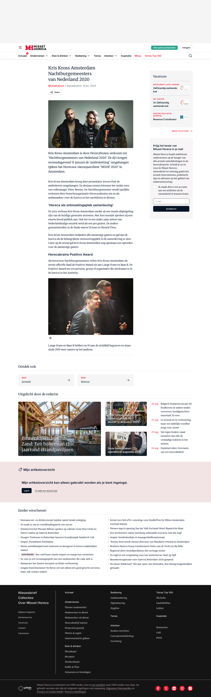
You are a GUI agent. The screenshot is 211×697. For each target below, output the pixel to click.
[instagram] (182, 688)
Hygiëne (115, 608)
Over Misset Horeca (33, 603)
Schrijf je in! (171, 209)
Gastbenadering (119, 597)
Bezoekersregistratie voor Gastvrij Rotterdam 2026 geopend (141, 559)
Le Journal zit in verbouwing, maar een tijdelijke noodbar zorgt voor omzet (176, 423)
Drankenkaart (72, 661)
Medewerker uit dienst (77, 617)
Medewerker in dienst (76, 612)
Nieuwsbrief (27, 593)
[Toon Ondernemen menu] (46, 55)
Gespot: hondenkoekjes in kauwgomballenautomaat (137, 537)
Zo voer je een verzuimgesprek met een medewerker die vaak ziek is (57, 559)
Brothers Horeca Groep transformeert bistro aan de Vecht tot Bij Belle (146, 546)
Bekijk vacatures (180, 131)
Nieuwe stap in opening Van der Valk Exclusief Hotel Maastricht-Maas (146, 528)
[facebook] (158, 688)
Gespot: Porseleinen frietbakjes (37, 541)
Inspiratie (161, 616)
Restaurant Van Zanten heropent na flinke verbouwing (49, 563)
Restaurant (162, 627)
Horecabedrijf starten (76, 622)
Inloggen (186, 47)
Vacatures (23, 622)
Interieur (115, 625)
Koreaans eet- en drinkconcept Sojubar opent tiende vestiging (53, 520)
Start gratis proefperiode (164, 47)
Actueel (69, 592)
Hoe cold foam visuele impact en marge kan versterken (64, 554)
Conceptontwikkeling (122, 636)
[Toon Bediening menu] (88, 55)
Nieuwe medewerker (76, 607)
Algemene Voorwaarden (118, 688)
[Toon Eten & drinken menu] (70, 55)
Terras (114, 616)
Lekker (160, 608)
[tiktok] (190, 688)
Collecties (25, 598)
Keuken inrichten (120, 630)
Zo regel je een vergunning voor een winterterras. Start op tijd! (143, 555)
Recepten (69, 656)
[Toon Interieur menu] (116, 55)
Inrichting (116, 641)
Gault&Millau (163, 603)
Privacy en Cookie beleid (50, 691)
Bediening (116, 592)
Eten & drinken (73, 646)
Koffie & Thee (72, 667)
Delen (57, 92)
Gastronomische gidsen (77, 638)
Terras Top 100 (164, 592)
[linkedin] (174, 688)
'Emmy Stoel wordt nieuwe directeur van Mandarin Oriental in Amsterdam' (150, 541)
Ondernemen (72, 601)
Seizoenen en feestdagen (78, 672)
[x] (166, 688)
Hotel (159, 637)
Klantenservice (25, 617)
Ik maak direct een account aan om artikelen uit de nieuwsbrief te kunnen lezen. (173, 190)
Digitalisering (118, 603)
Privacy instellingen (75, 691)
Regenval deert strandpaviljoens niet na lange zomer (137, 550)
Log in (26, 490)
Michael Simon (56, 85)
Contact (22, 628)
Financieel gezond (74, 628)
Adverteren (23, 633)
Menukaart (71, 651)
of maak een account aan (46, 490)
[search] (190, 56)
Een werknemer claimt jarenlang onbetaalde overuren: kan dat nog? (146, 532)
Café (158, 632)
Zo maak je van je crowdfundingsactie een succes (46, 524)
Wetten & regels (73, 633)
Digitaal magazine (26, 612)
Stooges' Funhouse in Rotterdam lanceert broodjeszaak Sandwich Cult (57, 537)
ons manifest (98, 685)
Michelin (161, 597)
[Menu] (20, 47)
